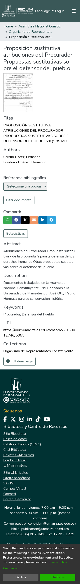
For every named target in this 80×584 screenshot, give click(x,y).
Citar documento (19, 200)
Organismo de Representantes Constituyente (31, 31)
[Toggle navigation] (74, 11)
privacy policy (57, 562)
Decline (21, 577)
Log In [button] (60, 11)
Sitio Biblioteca (14, 433)
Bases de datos (15, 439)
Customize (10, 568)
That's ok (57, 577)
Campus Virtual (14, 488)
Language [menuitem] (43, 11)
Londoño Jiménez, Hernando (24, 162)
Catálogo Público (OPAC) (22, 444)
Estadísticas (15, 233)
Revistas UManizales (18, 455)
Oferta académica (16, 478)
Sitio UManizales (15, 472)
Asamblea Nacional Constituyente (40, 26)
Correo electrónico (17, 499)
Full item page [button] (21, 361)
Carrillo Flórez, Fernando (21, 157)
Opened (9, 494)
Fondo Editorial (14, 460)
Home (8, 26)
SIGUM (8, 483)
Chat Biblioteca (14, 449)
